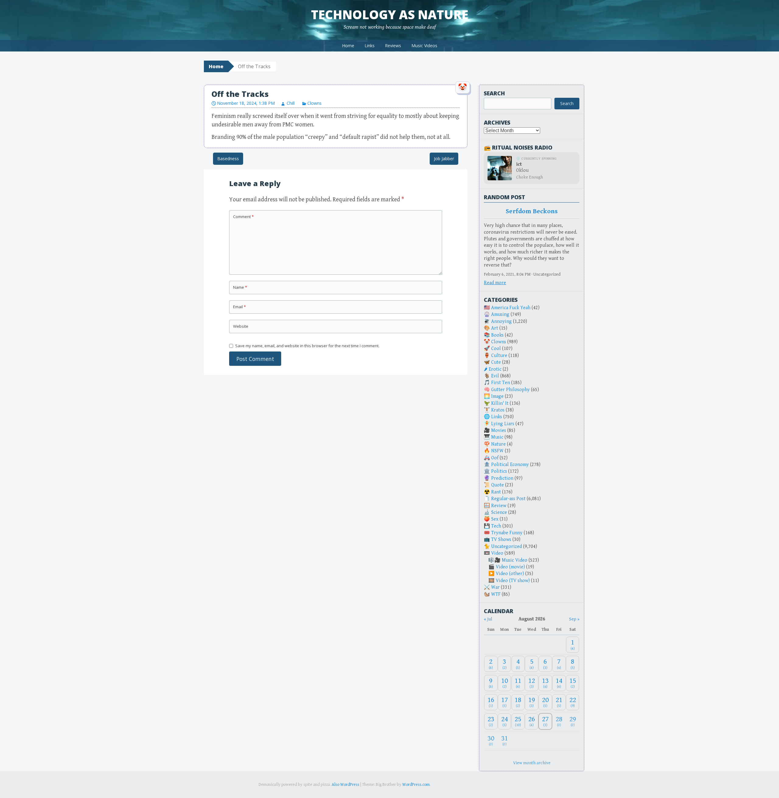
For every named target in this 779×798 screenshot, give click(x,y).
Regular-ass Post (508, 499)
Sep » (574, 619)
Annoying (501, 321)
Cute (496, 362)
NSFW (497, 451)
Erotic (495, 369)
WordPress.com (416, 784)
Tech (496, 526)
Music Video (514, 560)
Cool (496, 348)
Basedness (228, 158)
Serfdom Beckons (531, 211)
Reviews (393, 45)
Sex (494, 519)
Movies (498, 430)
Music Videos (424, 45)
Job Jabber (444, 158)
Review (498, 506)
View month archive (531, 762)
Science (499, 512)
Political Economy (510, 465)
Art (494, 328)
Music (497, 437)
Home (348, 45)
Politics (499, 471)
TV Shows (501, 539)
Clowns (314, 103)
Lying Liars (502, 424)
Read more (495, 283)
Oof (494, 458)
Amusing (500, 314)
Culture (499, 355)
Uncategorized (506, 546)
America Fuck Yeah (510, 308)
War (495, 587)
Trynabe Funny (506, 533)
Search (494, 93)
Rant (496, 492)
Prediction (502, 478)
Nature (498, 444)
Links (370, 45)
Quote (497, 485)
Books (497, 335)
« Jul (488, 619)
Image (497, 396)
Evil (495, 376)
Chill (291, 103)
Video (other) (510, 574)
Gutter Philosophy (510, 390)
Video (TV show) (513, 581)
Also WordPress (345, 784)
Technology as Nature (389, 14)
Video (497, 553)
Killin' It (499, 403)
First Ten (500, 383)
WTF (496, 594)
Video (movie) (510, 567)
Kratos (498, 410)
